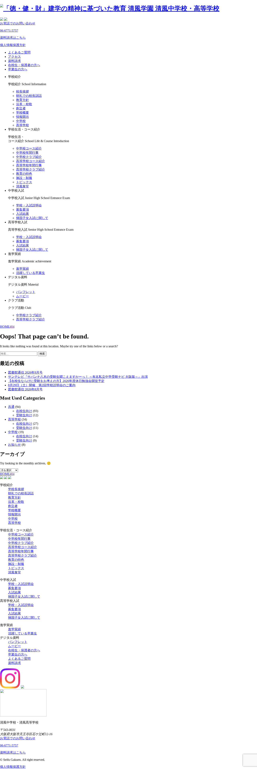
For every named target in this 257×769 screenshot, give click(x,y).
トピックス (24, 182)
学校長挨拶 (16, 489)
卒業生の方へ (17, 69)
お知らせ (14, 444)
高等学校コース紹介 (30, 161)
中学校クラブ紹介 (29, 157)
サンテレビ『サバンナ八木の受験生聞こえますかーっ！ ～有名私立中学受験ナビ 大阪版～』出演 (78, 376)
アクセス (14, 56)
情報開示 (22, 116)
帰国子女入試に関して (32, 218)
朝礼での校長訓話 (29, 95)
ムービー (22, 296)
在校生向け (24, 411)
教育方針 (22, 100)
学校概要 (22, 112)
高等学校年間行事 (29, 165)
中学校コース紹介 (29, 148)
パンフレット (25, 292)
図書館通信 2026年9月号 (25, 372)
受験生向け (24, 415)
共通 (11, 406)
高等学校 (22, 125)
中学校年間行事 (27, 152)
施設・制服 (24, 178)
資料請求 (14, 61)
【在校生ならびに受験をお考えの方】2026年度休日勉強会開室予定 (56, 381)
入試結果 (22, 213)
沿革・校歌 (24, 104)
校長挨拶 (22, 91)
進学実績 (22, 268)
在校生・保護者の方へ (24, 65)
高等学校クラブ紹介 (30, 169)
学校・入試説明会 (29, 205)
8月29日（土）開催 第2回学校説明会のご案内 (41, 385)
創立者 (21, 108)
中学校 (21, 121)
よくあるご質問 (19, 52)
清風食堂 (22, 186)
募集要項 (22, 209)
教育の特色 (24, 173)
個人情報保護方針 (13, 45)
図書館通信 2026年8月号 (25, 389)
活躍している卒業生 (30, 273)
